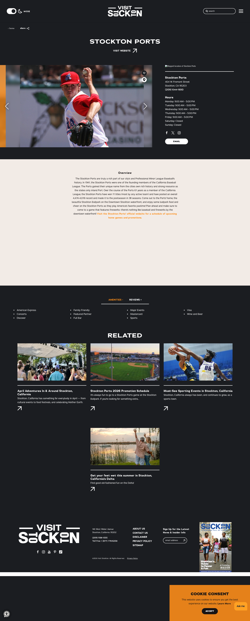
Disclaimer (140, 537)
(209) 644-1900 (174, 89)
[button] (240, 606)
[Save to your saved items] (144, 73)
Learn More (224, 603)
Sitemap (138, 545)
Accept (209, 611)
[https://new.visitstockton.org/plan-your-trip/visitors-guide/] (215, 547)
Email (176, 141)
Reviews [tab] (134, 299)
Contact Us (140, 532)
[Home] (49, 533)
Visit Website (122, 50)
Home (11, 28)
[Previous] (7, 106)
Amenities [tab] (114, 299)
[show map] (144, 79)
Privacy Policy (142, 541)
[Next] (145, 106)
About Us (139, 528)
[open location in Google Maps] (199, 66)
